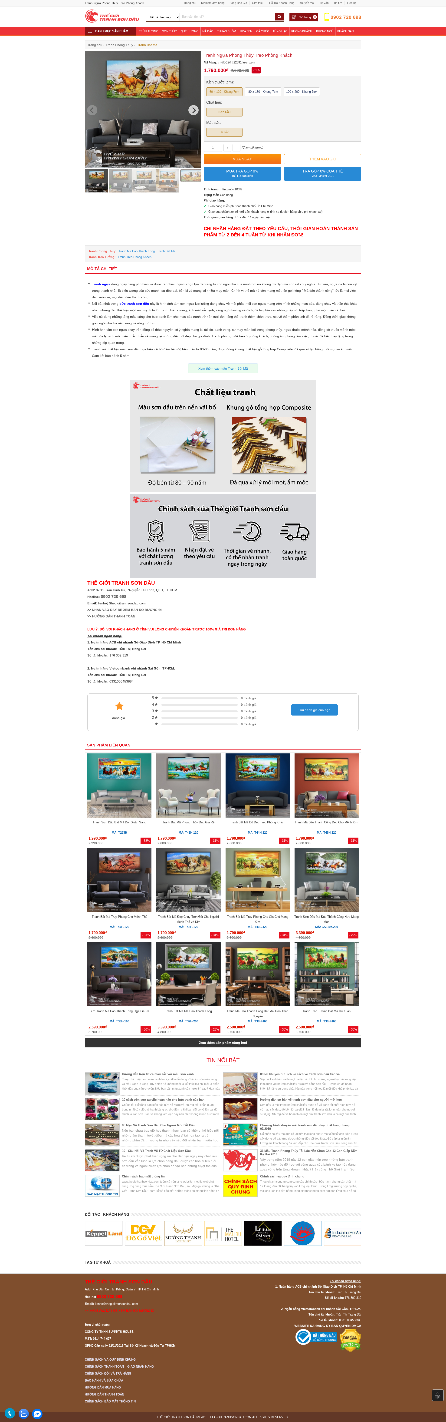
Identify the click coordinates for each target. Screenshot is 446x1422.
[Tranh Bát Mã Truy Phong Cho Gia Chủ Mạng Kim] (258, 880)
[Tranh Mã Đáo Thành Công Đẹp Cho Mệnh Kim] (327, 786)
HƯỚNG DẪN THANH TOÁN (113, 616)
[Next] (193, 110)
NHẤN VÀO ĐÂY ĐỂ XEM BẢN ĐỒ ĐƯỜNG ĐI (127, 610)
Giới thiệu (258, 3)
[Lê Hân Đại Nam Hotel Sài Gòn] (223, 1233)
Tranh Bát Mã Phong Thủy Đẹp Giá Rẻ (188, 822)
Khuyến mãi (307, 3)
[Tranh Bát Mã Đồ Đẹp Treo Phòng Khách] (258, 786)
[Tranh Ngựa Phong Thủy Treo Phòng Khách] (143, 166)
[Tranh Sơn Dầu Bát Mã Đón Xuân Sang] (119, 786)
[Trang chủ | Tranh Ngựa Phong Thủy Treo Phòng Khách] (112, 21)
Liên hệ (352, 3)
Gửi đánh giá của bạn (314, 710)
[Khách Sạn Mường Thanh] (143, 1233)
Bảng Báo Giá (238, 3)
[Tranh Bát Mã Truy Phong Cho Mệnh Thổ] (119, 880)
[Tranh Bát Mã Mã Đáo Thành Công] (188, 975)
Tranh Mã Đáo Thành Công (136, 251)
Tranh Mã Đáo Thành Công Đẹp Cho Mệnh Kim (326, 822)
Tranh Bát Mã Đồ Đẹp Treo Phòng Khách (257, 822)
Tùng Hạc (280, 31)
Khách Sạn (345, 31)
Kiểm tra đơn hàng (213, 3)
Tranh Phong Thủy (102, 251)
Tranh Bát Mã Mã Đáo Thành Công (188, 1011)
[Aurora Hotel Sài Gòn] (263, 1233)
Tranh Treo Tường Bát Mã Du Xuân (326, 1011)
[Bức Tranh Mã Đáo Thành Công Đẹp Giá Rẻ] (119, 975)
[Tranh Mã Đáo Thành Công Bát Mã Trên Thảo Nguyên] (258, 975)
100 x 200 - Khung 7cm (302, 91)
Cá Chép (262, 31)
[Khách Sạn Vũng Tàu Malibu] (183, 1233)
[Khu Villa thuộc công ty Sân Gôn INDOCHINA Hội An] (302, 1233)
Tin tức (338, 3)
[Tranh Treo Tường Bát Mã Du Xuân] (327, 975)
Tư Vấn (324, 3)
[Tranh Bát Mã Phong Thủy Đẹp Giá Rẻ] (188, 786)
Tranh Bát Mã (166, 251)
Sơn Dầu (224, 112)
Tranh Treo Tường (102, 257)
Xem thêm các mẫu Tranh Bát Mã (223, 368)
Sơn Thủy (169, 31)
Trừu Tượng (148, 31)
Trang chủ (190, 3)
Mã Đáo (207, 31)
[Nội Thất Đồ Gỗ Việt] (103, 1233)
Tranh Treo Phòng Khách (134, 257)
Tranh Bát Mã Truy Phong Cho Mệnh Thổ (119, 916)
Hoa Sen (246, 31)
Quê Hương (189, 31)
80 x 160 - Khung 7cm (263, 91)
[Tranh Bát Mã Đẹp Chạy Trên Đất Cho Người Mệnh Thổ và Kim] (188, 880)
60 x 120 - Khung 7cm (224, 91)
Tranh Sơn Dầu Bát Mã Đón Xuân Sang (119, 822)
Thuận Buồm (226, 31)
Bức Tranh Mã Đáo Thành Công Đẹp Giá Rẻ (119, 1011)
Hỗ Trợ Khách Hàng (282, 3)
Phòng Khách (301, 31)
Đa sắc (224, 132)
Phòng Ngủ (324, 31)
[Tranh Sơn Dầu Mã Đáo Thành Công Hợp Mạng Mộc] (327, 880)
